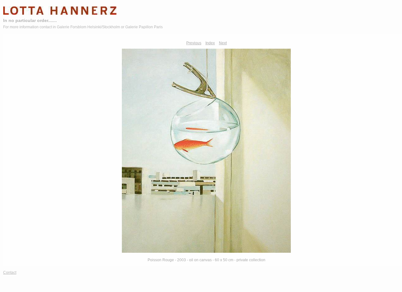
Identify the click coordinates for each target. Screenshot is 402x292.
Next (223, 43)
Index (210, 43)
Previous (193, 43)
